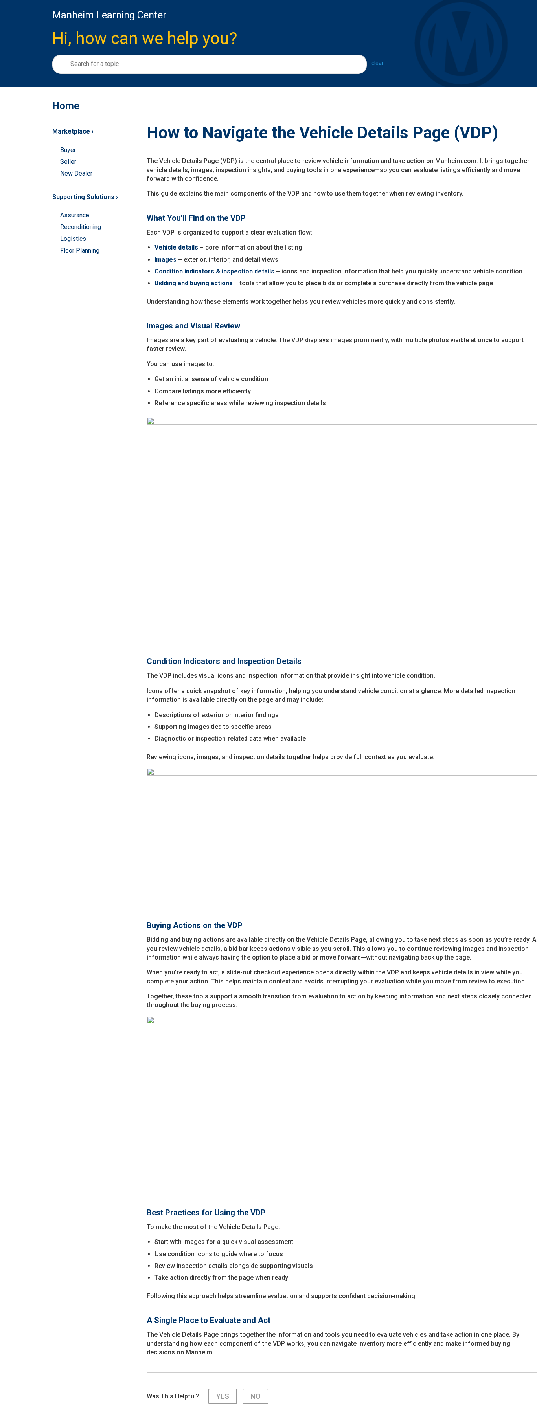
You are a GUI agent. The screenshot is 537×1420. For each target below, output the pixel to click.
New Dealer (76, 173)
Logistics (73, 238)
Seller (68, 161)
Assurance (74, 215)
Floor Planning (79, 250)
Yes (222, 1396)
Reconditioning (80, 227)
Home (65, 106)
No (255, 1396)
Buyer (68, 150)
